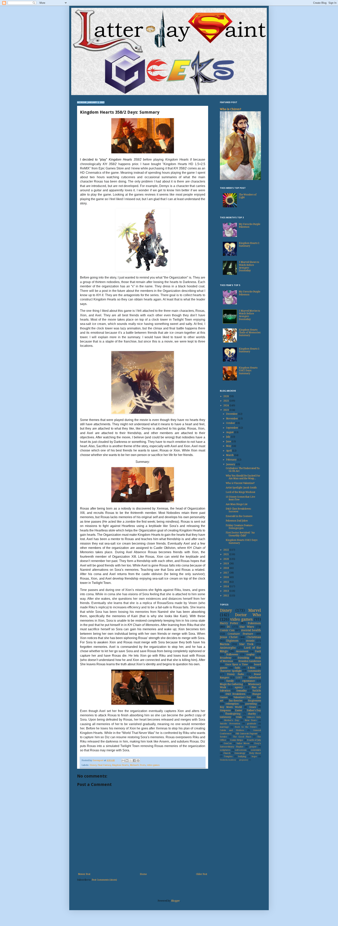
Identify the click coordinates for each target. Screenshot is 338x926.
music (250, 640)
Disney (93, 765)
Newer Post (84, 874)
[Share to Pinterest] (138, 760)
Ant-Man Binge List (236, 504)
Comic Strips (236, 740)
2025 (226, 400)
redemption (232, 703)
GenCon (228, 743)
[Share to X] (131, 760)
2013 (226, 591)
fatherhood (255, 677)
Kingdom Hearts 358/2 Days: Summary (248, 370)
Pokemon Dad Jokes (237, 520)
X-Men (251, 667)
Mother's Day (231, 720)
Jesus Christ (228, 637)
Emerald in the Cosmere (239, 516)
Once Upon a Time (236, 664)
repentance (248, 681)
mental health (251, 630)
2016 (226, 577)
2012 (226, 595)
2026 (226, 396)
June (229, 441)
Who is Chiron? (230, 109)
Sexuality (241, 690)
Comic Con (227, 630)
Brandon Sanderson (249, 661)
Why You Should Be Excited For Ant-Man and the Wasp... (243, 477)
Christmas (254, 637)
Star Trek (246, 644)
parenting (251, 703)
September (232, 427)
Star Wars (246, 626)
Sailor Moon (242, 743)
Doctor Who (248, 615)
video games (153, 765)
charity (252, 713)
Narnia (224, 644)
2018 (226, 568)
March (230, 455)
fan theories (235, 700)
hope (254, 756)
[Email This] (123, 760)
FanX (258, 651)
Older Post (201, 874)
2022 (226, 549)
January (231, 464)
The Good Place (242, 736)
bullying (242, 756)
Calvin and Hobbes (232, 730)
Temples (228, 756)
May (229, 446)
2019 (226, 563)
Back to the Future (246, 727)
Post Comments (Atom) (104, 879)
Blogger (175, 900)
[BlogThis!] (127, 760)
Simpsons (225, 710)
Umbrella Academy (228, 760)
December (232, 414)
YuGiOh (257, 690)
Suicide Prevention (230, 723)
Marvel (254, 610)
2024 (226, 405)
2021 (226, 554)
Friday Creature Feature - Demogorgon (240, 527)
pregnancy (243, 760)
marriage (224, 727)
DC (229, 626)
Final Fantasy (104, 765)
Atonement (242, 651)
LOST (239, 677)
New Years (251, 720)
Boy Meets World (231, 707)
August (230, 432)
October (231, 423)
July (228, 436)
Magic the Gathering (231, 684)
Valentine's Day (242, 697)
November (232, 418)
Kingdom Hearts (120, 765)
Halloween (232, 654)
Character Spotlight (231, 671)
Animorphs (228, 647)
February (231, 459)
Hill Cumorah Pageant (246, 733)
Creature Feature (240, 633)
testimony (225, 717)
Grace (252, 707)
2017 (226, 572)
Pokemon (254, 623)
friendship (243, 657)
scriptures (225, 750)
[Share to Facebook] (134, 760)
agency (239, 687)
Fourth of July (254, 740)
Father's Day (254, 710)
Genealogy (240, 753)
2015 (226, 582)
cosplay (250, 654)
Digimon (232, 640)
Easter (238, 710)
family (230, 681)
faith (237, 667)
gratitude (251, 723)
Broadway (225, 657)
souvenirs (256, 750)
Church (226, 753)
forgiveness (254, 700)
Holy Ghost (255, 753)
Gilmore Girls (254, 717)
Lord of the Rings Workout (240, 492)
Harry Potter (229, 623)
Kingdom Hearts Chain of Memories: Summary (250, 332)
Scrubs (223, 736)
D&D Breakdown (235, 694)
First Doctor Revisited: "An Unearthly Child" (240, 534)
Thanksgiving (232, 713)
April (229, 450)
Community (254, 671)
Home (143, 874)
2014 (226, 586)
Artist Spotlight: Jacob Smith (241, 487)
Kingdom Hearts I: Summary (249, 244)
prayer (253, 746)
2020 (226, 559)
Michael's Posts (138, 765)
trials (239, 717)
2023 (226, 410)
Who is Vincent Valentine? (240, 483)
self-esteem (240, 750)
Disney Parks (235, 674)
